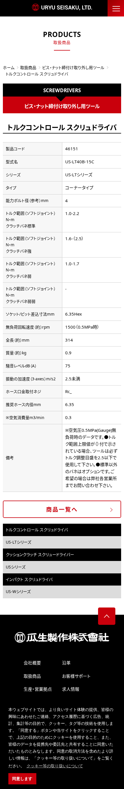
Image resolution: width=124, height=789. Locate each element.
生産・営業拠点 (38, 689)
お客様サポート (76, 676)
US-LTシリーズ (18, 542)
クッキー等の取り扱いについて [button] (55, 766)
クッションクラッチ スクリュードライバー (40, 554)
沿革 (66, 663)
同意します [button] (22, 778)
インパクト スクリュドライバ (29, 579)
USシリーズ (15, 567)
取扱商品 (28, 67)
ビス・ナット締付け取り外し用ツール (73, 67)
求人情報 (70, 689)
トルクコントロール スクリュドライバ (37, 529)
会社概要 (32, 663)
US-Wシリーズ (18, 591)
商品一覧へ (62, 509)
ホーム (8, 67)
